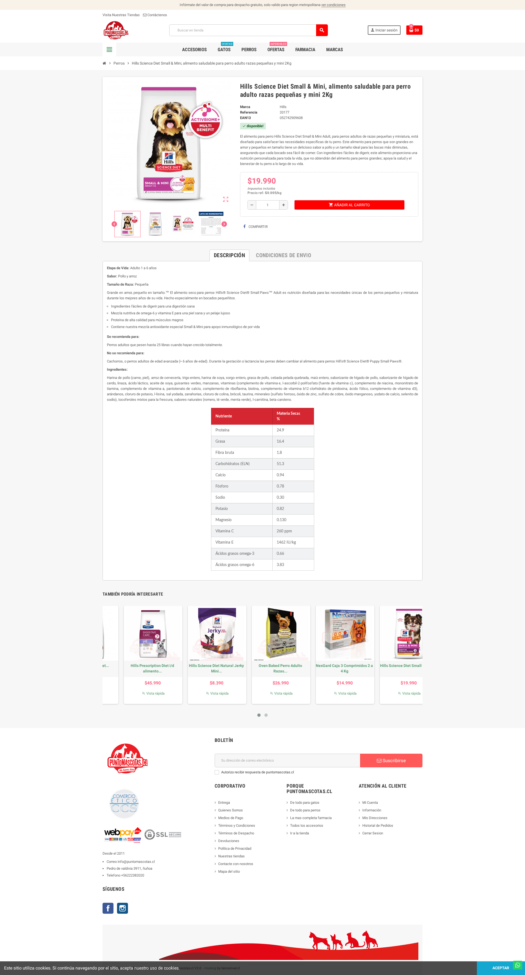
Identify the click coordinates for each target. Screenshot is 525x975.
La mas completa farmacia (311, 818)
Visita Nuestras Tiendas (121, 15)
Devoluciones (228, 841)
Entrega (224, 802)
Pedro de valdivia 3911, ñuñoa (129, 868)
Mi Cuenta (370, 802)
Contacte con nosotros (235, 864)
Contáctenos (157, 15)
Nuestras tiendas (231, 856)
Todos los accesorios (306, 825)
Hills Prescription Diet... (197, 665)
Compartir (258, 227)
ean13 (245, 118)
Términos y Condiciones (236, 825)
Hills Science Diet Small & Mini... (134, 665)
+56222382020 (132, 875)
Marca (245, 107)
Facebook (108, 908)
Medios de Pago (230, 818)
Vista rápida (134, 693)
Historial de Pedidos (377, 825)
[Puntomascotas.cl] (116, 30)
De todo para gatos (304, 802)
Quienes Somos (230, 810)
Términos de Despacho (236, 833)
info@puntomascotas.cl (136, 862)
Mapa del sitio (229, 871)
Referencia (248, 112)
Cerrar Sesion (372, 833)
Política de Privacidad (234, 848)
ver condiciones (333, 5)
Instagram (122, 908)
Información (371, 810)
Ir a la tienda (299, 833)
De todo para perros (305, 810)
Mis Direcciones (374, 818)
